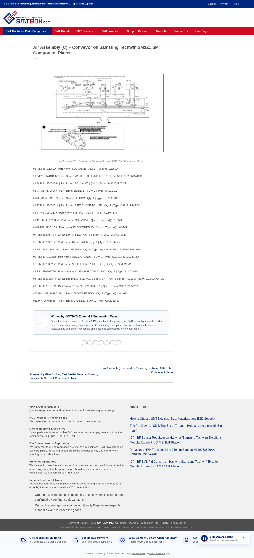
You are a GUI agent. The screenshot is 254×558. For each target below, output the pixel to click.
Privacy (224, 3)
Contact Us (180, 31)
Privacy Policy (138, 553)
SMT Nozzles (110, 31)
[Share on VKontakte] (107, 343)
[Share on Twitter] (89, 343)
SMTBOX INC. (105, 522)
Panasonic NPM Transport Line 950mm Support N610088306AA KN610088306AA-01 (172, 452)
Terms (235, 3)
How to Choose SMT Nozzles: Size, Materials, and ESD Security (172, 418)
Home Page (201, 31)
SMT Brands (62, 31)
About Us (161, 31)
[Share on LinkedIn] (112, 343)
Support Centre (137, 31)
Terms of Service (157, 553)
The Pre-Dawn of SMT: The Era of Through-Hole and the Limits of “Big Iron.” (176, 428)
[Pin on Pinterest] (101, 343)
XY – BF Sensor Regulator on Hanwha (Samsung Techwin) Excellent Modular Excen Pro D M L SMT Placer (175, 440)
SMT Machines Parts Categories (26, 31)
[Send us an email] (246, 4)
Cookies (212, 3)
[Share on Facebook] (84, 343)
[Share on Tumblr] (118, 343)
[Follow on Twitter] (242, 4)
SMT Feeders (84, 31)
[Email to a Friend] (95, 343)
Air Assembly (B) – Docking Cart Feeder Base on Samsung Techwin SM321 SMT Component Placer (64, 376)
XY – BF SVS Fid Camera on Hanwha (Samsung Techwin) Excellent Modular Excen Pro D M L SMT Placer (175, 464)
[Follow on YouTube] (249, 4)
